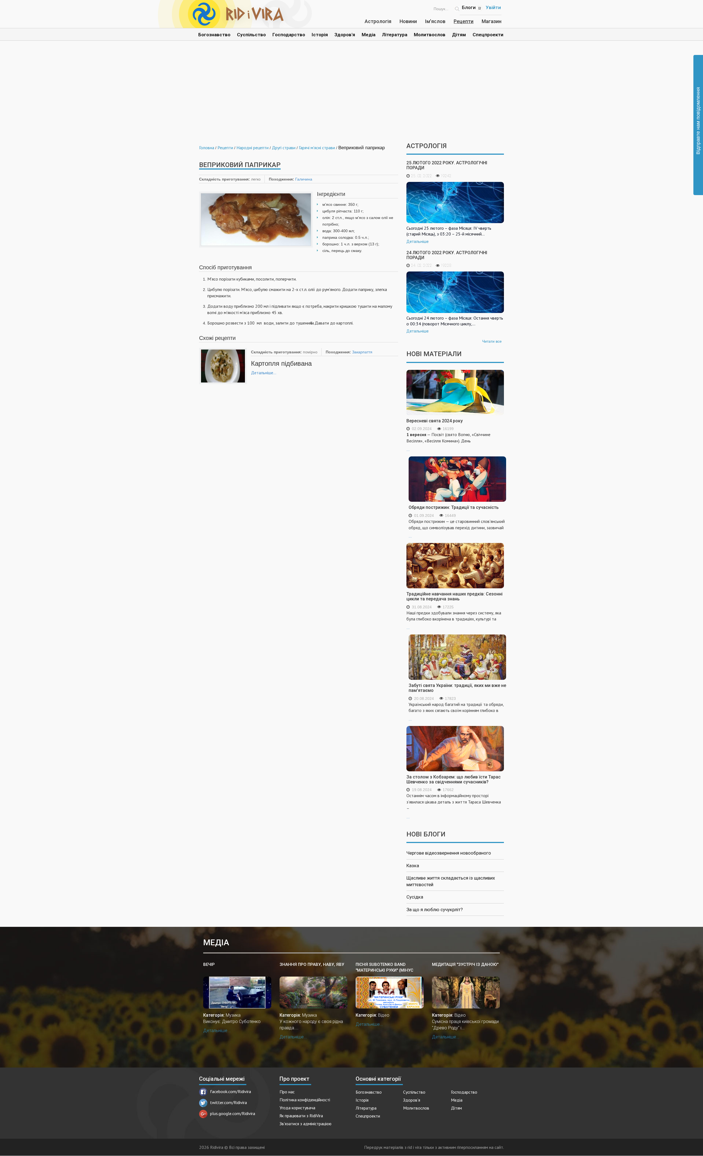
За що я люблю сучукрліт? (434, 909)
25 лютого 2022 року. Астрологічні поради (446, 165)
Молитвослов (429, 34)
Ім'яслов (435, 21)
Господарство (288, 34)
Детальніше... (263, 372)
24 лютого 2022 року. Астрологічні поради (446, 255)
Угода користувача (297, 1107)
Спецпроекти (488, 34)
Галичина (303, 179)
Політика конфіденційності (305, 1099)
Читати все (492, 341)
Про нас (287, 1091)
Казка (412, 865)
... (448, 442)
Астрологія (378, 21)
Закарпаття (362, 352)
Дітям (459, 34)
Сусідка (414, 897)
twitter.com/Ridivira (228, 1102)
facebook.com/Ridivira (230, 1091)
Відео (383, 1015)
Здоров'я (344, 34)
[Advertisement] (351, 95)
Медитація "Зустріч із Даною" (465, 964)
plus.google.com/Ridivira (232, 1113)
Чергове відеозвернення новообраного (448, 853)
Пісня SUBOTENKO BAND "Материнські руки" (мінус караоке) (384, 967)
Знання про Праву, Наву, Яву (312, 964)
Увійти (493, 7)
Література (394, 34)
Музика (233, 1015)
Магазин (491, 21)
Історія (320, 34)
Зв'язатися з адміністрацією (305, 1123)
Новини (408, 21)
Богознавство (214, 34)
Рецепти (463, 21)
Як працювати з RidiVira (301, 1115)
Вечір (209, 964)
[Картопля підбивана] (223, 365)
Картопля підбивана (281, 363)
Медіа (368, 34)
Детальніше (417, 241)
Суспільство (251, 34)
